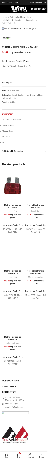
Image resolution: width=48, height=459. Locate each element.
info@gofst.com (12, 2)
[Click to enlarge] (7, 25)
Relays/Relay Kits (9, 98)
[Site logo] (19, 9)
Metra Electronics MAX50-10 (12, 338)
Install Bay (12, 102)
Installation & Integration (12, 20)
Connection (30, 20)
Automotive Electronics (19, 17)
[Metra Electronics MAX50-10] (12, 318)
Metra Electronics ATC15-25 (35, 206)
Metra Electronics (35, 277)
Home (4, 17)
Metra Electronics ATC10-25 (12, 206)
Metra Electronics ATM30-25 (12, 272)
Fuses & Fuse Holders (33, 95)
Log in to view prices (20, 52)
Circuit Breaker (18, 95)
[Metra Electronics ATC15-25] (35, 186)
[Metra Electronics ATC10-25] (12, 186)
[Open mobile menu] (3, 9)
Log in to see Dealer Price (15, 61)
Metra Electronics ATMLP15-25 (35, 272)
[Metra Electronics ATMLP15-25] (35, 252)
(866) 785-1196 (40, 2)
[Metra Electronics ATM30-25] (12, 252)
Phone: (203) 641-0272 (14, 404)
